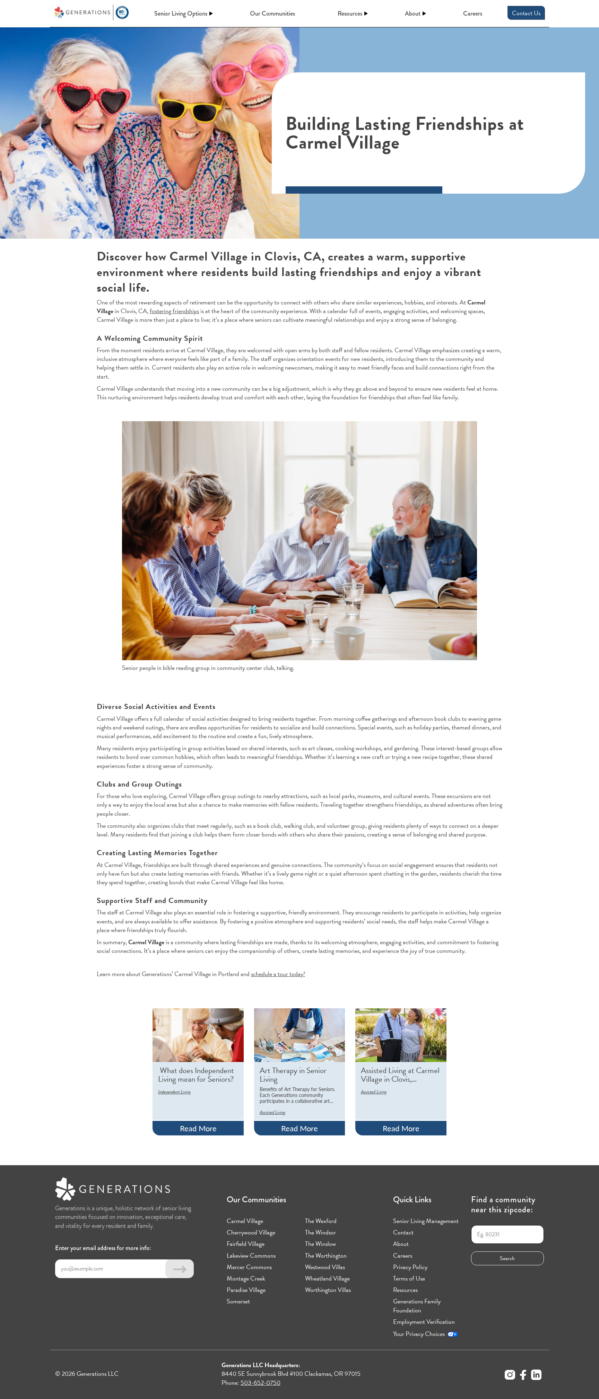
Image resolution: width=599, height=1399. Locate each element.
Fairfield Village (245, 1243)
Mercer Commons (249, 1267)
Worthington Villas (328, 1289)
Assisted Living (272, 1112)
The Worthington (326, 1255)
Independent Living (174, 1092)
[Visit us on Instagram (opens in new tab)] (510, 1376)
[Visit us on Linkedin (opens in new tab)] (536, 1376)
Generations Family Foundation (417, 1305)
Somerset (238, 1301)
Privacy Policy (410, 1267)
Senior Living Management (426, 1220)
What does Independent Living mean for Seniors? (196, 1075)
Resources (350, 13)
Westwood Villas (325, 1267)
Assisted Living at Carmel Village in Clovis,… (400, 1075)
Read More (198, 1128)
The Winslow (320, 1243)
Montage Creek (246, 1278)
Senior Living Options (180, 13)
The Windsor (320, 1232)
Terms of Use (409, 1278)
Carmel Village (245, 1220)
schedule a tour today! (278, 974)
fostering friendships (174, 311)
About (412, 13)
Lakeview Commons (251, 1255)
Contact (403, 1232)
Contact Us (526, 13)
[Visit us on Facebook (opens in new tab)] (523, 1376)
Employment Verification (424, 1321)
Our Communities (272, 13)
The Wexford (321, 1220)
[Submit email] (179, 1268)
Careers (472, 13)
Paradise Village (246, 1289)
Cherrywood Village (251, 1232)
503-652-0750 (260, 1382)
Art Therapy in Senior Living (293, 1075)
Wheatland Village (327, 1278)
